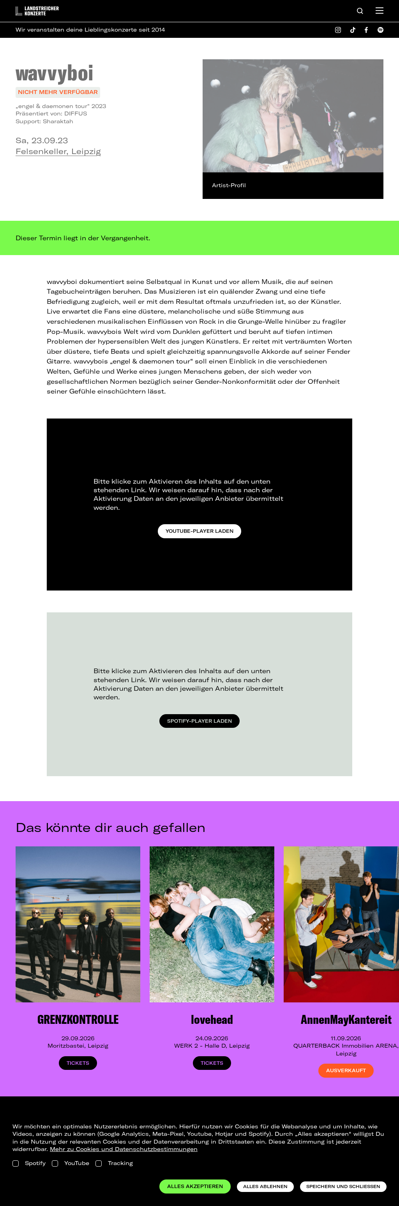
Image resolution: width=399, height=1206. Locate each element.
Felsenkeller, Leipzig (58, 151)
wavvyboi (55, 72)
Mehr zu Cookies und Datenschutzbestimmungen (124, 1149)
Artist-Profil (229, 185)
